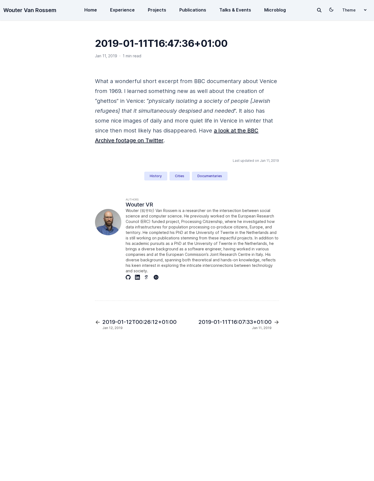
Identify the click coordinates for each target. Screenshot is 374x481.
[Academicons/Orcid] (158, 277)
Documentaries (209, 176)
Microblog (275, 10)
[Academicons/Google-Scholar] (149, 277)
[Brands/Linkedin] (139, 277)
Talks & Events (235, 10)
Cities (179, 176)
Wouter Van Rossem (29, 10)
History (156, 176)
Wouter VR (139, 204)
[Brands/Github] (130, 277)
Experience (122, 10)
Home (90, 10)
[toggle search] (319, 10)
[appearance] (331, 9)
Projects (157, 10)
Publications (192, 10)
